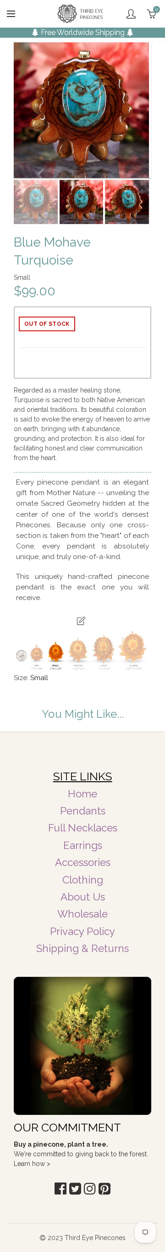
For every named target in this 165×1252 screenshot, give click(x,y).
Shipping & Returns (82, 948)
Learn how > (32, 1163)
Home (82, 794)
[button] (60, 1189)
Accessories (82, 862)
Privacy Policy (82, 931)
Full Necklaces (82, 828)
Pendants (82, 811)
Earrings (82, 845)
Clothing (82, 880)
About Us (82, 897)
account (131, 14)
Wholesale (82, 914)
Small (39, 678)
